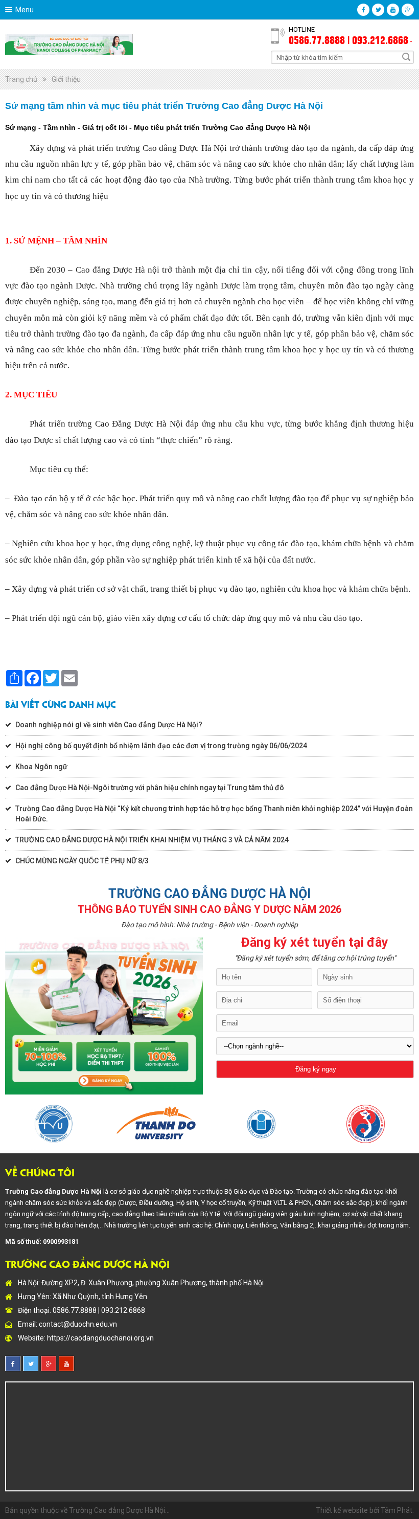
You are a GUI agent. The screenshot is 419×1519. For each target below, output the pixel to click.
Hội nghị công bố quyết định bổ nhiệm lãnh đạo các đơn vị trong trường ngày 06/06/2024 (161, 746)
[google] (408, 10)
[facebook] (363, 10)
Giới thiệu (66, 79)
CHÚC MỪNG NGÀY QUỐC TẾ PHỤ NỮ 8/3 (82, 861)
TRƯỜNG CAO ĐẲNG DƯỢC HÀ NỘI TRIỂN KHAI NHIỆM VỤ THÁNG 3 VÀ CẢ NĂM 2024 (152, 840)
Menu (24, 10)
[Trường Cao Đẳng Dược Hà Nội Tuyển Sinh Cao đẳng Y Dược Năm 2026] (69, 44)
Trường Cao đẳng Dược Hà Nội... (119, 1510)
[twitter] (378, 10)
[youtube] (393, 10)
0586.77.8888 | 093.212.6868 (348, 39)
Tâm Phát (396, 1510)
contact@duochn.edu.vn (78, 1324)
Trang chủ (21, 79)
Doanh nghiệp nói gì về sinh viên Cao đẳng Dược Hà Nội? (108, 725)
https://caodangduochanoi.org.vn (100, 1338)
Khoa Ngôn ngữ (41, 767)
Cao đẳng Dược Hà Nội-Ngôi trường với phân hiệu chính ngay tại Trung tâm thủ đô (149, 788)
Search (406, 57)
